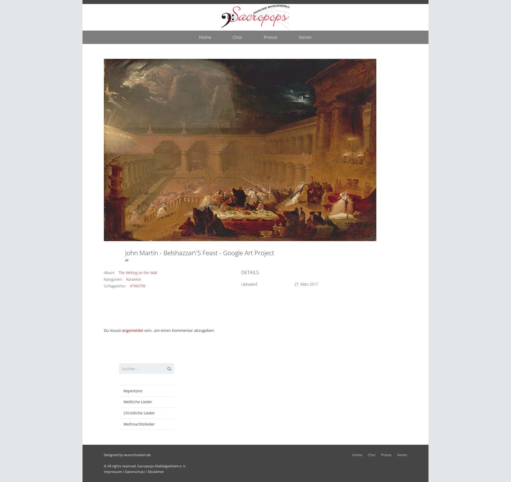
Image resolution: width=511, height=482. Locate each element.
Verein (402, 455)
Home (357, 455)
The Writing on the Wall (138, 272)
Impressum (113, 471)
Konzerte (133, 279)
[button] (246, 37)
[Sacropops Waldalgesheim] (255, 17)
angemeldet (132, 330)
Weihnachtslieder (139, 424)
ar (127, 259)
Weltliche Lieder (137, 401)
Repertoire (132, 390)
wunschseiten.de (137, 455)
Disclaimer (156, 471)
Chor (372, 455)
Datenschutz (135, 471)
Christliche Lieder (139, 412)
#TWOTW (137, 286)
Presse (386, 455)
